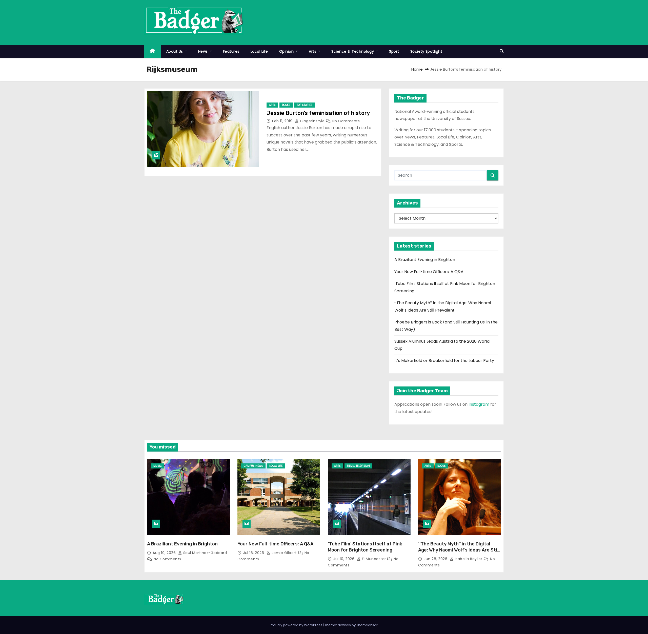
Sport (394, 51)
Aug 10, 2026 (165, 552)
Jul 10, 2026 (344, 558)
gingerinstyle (312, 121)
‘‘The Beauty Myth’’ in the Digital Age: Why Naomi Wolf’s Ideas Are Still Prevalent (459, 550)
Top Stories (304, 105)
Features (231, 51)
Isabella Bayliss (468, 558)
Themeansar (367, 625)
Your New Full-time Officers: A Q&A (428, 272)
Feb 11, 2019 (283, 121)
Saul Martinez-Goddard (204, 552)
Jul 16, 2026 (254, 552)
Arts (313, 51)
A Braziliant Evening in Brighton (424, 259)
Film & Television (358, 466)
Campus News (253, 466)
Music (157, 466)
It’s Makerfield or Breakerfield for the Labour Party (444, 360)
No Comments (346, 121)
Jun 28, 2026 (436, 558)
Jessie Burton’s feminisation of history (318, 113)
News (203, 51)
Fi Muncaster (374, 558)
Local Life (259, 51)
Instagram (479, 404)
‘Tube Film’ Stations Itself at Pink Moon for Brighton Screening (365, 547)
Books (286, 105)
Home (417, 69)
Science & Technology (353, 51)
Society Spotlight (426, 51)
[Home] (152, 51)
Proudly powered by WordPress (296, 625)
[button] (502, 51)
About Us (175, 51)
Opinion (287, 51)
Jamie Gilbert (284, 552)
